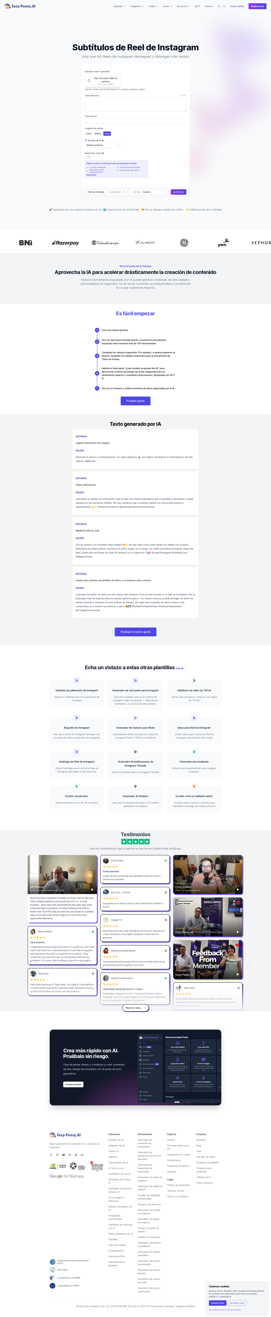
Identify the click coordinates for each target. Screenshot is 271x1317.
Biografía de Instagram (77, 727)
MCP (197, 6)
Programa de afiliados (207, 1162)
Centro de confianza (178, 1196)
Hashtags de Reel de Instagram (77, 761)
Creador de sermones (149, 1237)
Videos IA (113, 1151)
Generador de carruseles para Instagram (135, 690)
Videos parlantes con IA (120, 1233)
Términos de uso (175, 1190)
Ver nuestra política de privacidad (225, 1310)
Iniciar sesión (237, 6)
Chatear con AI (116, 1139)
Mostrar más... (134, 1007)
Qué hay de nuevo (206, 1156)
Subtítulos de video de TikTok (194, 690)
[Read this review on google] (165, 892)
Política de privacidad (178, 1185)
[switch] (88, 157)
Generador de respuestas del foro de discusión (149, 1156)
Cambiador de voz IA (119, 1173)
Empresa (171, 1171)
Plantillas (112, 1239)
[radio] (88, 133)
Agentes (112, 1156)
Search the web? (93, 153)
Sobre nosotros (204, 1182)
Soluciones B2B (116, 1256)
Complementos (116, 1250)
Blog (198, 1145)
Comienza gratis (73, 1084)
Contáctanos (174, 1160)
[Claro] (224, 6)
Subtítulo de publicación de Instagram (76, 690)
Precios (209, 6)
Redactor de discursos (149, 1204)
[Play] (92, 889)
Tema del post (92, 95)
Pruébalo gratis (135, 400)
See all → (181, 668)
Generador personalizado (194, 761)
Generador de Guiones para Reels (135, 727)
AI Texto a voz (116, 1168)
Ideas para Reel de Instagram (194, 727)
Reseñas (200, 1139)
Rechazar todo (237, 1303)
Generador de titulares (135, 796)
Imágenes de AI (116, 1145)
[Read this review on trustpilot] (165, 860)
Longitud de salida (94, 128)
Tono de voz (91, 116)
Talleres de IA (203, 1177)
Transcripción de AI (118, 1162)
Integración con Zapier (179, 1154)
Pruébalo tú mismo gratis (136, 631)
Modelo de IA (94, 140)
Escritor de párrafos (76, 796)
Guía (198, 1151)
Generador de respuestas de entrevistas (145, 1168)
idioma (137, 192)
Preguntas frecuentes (178, 1165)
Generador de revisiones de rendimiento (145, 1143)
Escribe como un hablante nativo (194, 796)
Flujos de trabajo (117, 1245)
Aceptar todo (217, 1303)
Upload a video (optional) (97, 71)
